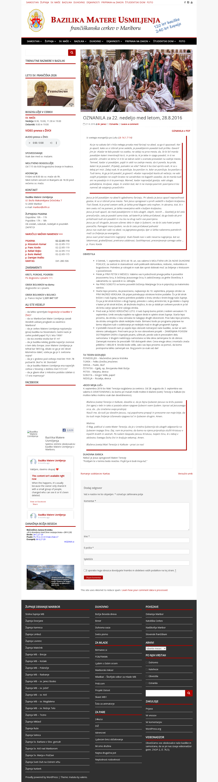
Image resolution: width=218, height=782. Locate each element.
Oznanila (113, 124)
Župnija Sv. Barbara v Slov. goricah (43, 741)
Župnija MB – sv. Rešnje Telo (40, 708)
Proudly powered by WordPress (41, 777)
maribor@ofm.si (41, 207)
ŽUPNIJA (44, 2)
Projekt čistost (102, 690)
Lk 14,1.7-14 (125, 137)
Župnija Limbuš (33, 634)
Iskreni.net (100, 732)
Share (35, 504)
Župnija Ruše (32, 728)
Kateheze (153, 669)
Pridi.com (100, 683)
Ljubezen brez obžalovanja (109, 739)
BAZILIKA (67, 2)
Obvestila (153, 676)
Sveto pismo (101, 634)
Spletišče (88, 559)
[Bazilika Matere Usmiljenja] (35, 434)
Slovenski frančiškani (156, 634)
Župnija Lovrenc (33, 640)
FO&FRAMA (101, 656)
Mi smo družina (103, 746)
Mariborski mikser (104, 670)
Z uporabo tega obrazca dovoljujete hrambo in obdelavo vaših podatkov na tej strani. (131, 570)
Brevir (98, 620)
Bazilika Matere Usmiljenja (52, 460)
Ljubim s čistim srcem (106, 663)
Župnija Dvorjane (34, 620)
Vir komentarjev (154, 722)
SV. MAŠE (55, 2)
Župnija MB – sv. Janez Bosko (40, 681)
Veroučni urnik (185, 473)
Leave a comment (129, 124)
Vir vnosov (151, 715)
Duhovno (153, 662)
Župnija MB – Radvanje (37, 674)
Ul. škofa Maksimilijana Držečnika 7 (43, 200)
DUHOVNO (79, 2)
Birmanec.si (101, 649)
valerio (83, 777)
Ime (87, 536)
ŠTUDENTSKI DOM (135, 2)
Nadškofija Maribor (156, 627)
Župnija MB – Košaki (36, 661)
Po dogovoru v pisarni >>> (39, 277)
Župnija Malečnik (34, 647)
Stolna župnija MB (34, 614)
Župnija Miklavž (33, 721)
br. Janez (102, 124)
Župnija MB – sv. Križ (36, 694)
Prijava (149, 708)
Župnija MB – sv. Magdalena (40, 701)
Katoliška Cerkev (154, 620)
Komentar (90, 500)
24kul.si (99, 719)
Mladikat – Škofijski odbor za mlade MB (115, 676)
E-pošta (89, 547)
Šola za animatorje (105, 703)
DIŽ (97, 725)
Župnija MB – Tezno (35, 714)
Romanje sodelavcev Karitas (95, 473)
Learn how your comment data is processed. (145, 590)
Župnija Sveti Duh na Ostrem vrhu (42, 761)
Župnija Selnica (33, 735)
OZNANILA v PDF (181, 130)
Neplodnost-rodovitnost (107, 759)
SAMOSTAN (32, 2)
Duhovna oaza (102, 627)
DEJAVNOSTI (93, 2)
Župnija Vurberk (33, 768)
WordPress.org (153, 728)
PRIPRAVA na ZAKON (112, 2)
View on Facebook (38, 501)
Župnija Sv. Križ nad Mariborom (41, 748)
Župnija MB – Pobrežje (37, 667)
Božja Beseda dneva (106, 614)
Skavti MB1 (101, 696)
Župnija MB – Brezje (35, 654)
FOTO (150, 2)
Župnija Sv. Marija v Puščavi (39, 755)
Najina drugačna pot (105, 752)
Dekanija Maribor (155, 614)
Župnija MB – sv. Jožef (36, 688)
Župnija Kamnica (33, 627)
